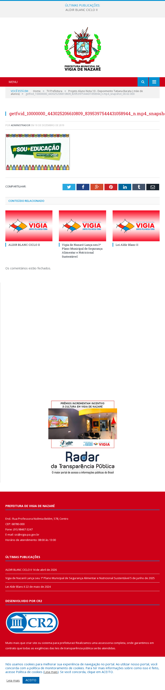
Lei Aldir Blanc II (127, 245)
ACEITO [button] (31, 680)
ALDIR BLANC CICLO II (24, 245)
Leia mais (51, 672)
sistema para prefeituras (58, 643)
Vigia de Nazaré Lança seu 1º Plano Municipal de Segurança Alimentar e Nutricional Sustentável (81, 10)
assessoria (105, 643)
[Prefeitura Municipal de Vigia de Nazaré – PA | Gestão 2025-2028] (82, 47)
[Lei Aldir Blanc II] (136, 225)
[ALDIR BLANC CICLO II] (28, 225)
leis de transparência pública (74, 648)
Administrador (20, 125)
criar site (31, 643)
